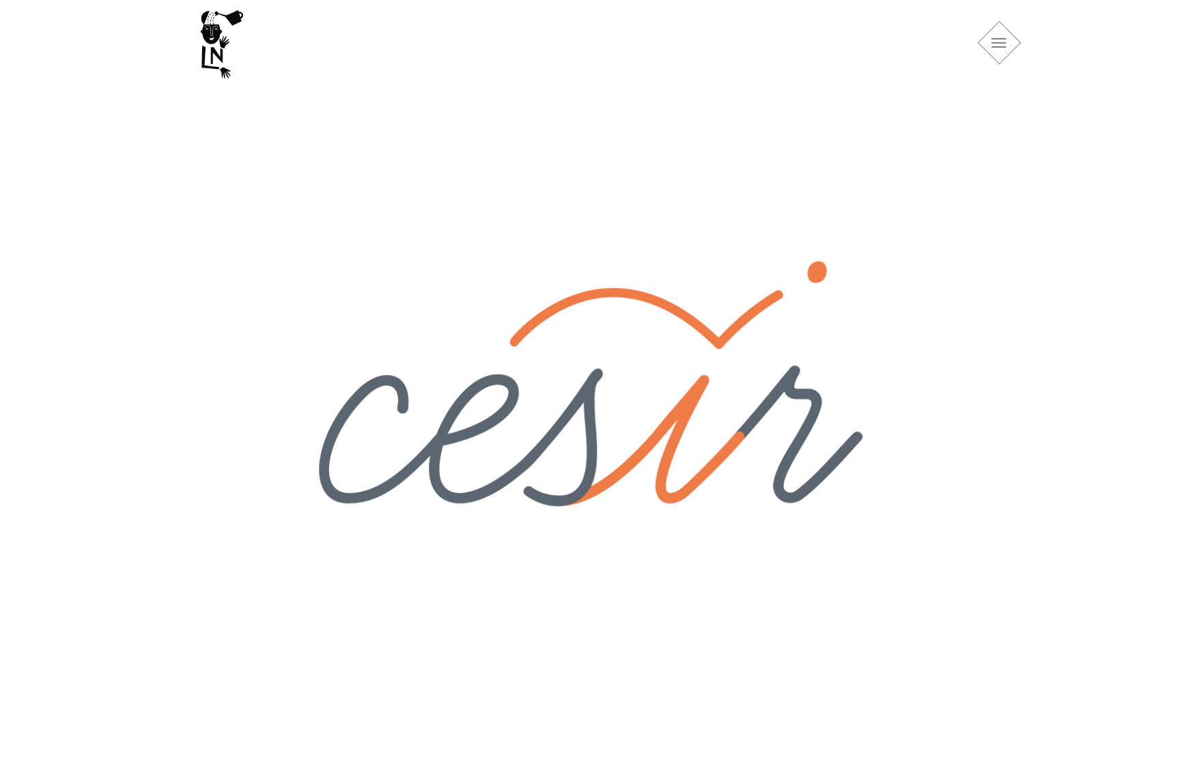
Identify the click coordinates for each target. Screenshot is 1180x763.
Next (1000, 396)
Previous (180, 396)
